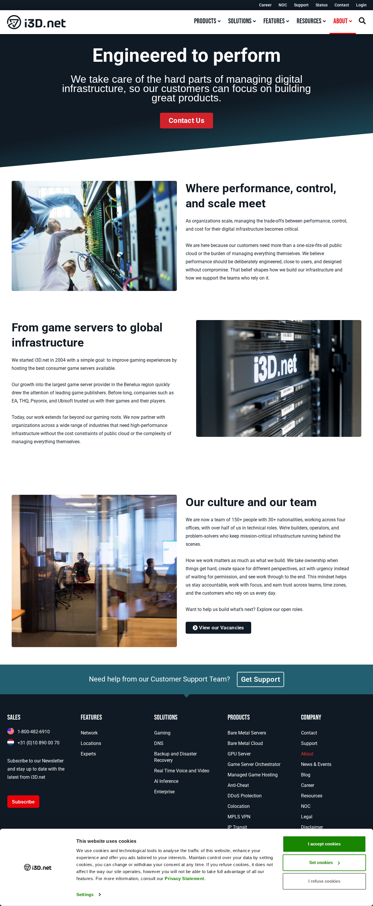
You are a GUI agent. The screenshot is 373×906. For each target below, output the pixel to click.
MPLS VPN (239, 817)
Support (301, 5)
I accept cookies (324, 843)
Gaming (162, 733)
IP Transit (237, 827)
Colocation (239, 806)
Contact (342, 5)
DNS (158, 743)
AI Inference (166, 781)
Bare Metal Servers (247, 733)
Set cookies (321, 862)
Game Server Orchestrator (254, 764)
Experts (88, 754)
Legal (306, 817)
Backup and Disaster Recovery (175, 757)
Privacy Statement (184, 878)
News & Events (316, 764)
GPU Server (239, 754)
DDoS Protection (245, 796)
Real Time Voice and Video (181, 770)
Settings (85, 894)
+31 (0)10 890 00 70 (38, 743)
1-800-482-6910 (33, 731)
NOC (283, 5)
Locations (91, 743)
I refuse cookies (324, 881)
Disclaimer (312, 827)
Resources (311, 796)
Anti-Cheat (238, 785)
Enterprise (164, 791)
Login (361, 5)
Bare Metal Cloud (245, 743)
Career (265, 5)
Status (322, 5)
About (307, 754)
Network (89, 733)
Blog (305, 775)
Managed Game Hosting (253, 775)
